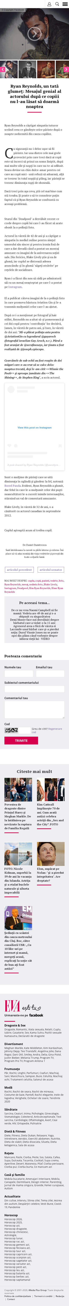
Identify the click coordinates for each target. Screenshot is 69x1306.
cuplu (31, 580)
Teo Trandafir (29, 1051)
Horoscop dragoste (15, 1228)
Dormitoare (23, 1182)
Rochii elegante (44, 1094)
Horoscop (11, 1215)
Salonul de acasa (43, 1079)
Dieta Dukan (28, 1135)
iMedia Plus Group (37, 1290)
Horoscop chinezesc (16, 1232)
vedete (54, 580)
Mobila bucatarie (14, 1178)
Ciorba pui (10, 1166)
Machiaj (54, 1073)
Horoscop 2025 (13, 1222)
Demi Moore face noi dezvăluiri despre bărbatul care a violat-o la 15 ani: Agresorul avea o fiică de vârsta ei (34, 623)
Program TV (47, 1057)
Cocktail (38, 1160)
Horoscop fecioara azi (17, 1248)
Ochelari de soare (37, 1098)
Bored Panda (12, 486)
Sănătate (10, 1109)
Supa (7, 1160)
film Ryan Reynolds (39, 588)
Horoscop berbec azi (16, 1276)
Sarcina (8, 1113)
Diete (7, 1135)
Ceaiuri (18, 1113)
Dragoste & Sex (14, 1025)
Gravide (38, 1185)
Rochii (13, 1073)
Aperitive (9, 1163)
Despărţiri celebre (29, 1203)
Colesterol (27, 1116)
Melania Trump (30, 1057)
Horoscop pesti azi (15, 1267)
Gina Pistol (54, 1054)
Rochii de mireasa (42, 1091)
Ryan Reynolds (12, 584)
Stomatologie (12, 1116)
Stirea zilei (33, 1200)
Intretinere (10, 1138)
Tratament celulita (21, 1079)
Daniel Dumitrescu (36, 545)
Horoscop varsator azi (17, 1263)
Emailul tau (44, 667)
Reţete (9, 1153)
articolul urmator (51, 570)
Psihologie (38, 1113)
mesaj (25, 584)
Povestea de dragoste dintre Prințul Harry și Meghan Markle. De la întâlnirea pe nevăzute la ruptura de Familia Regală (17, 816)
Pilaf (40, 1163)
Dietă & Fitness (15, 1131)
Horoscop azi (12, 1225)
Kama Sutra (37, 1032)
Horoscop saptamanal (17, 1279)
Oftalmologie (36, 1120)
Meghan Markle (13, 1048)
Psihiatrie (35, 1123)
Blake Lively (50, 584)
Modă (8, 1087)
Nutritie (55, 1138)
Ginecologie (52, 1113)
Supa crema (51, 1160)
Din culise (10, 1200)
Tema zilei (47, 1200)
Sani (7, 1076)
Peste (35, 1157)
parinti (45, 580)
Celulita (47, 1076)
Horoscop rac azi (14, 1241)
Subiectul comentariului (21, 683)
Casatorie (18, 1032)
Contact (11, 1299)
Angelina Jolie (46, 1051)
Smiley (28, 1054)
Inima (27, 1113)
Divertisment (13, 1044)
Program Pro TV (13, 1061)
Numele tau (12, 667)
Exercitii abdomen (39, 1138)
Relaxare (42, 1135)
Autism (8, 1188)
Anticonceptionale (44, 1116)
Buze (39, 1076)
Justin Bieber (12, 1057)
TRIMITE (21, 740)
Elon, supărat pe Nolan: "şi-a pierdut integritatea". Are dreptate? (50, 875)
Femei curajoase (54, 1185)
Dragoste (9, 1029)
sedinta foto (36, 584)
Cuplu (57, 1029)
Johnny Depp (12, 1051)
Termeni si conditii (43, 1296)
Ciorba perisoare (54, 1163)
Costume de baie (14, 1094)
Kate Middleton (33, 1048)
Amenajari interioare (38, 1178)
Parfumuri (33, 1073)
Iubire (8, 1032)
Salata (48, 1157)
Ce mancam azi (43, 1166)
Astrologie (10, 1235)
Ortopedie (23, 1123)
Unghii (21, 1073)
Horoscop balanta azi (16, 1273)
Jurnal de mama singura (18, 1185)
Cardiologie (21, 1120)
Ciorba (27, 1157)
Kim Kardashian (52, 1048)
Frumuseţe (12, 1069)
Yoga (51, 1135)
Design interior (40, 1182)
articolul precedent (19, 570)
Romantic (21, 1029)
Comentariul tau (16, 698)
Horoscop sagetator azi (17, 1260)
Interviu (21, 1200)
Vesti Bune (47, 1203)
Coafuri (44, 1073)
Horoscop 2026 (13, 1219)
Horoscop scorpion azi (17, 1257)
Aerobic (22, 1138)
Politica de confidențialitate (17, 1296)
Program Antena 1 (34, 1061)
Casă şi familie (14, 1175)
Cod (7, 724)
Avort (48, 1120)
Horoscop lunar (13, 1238)
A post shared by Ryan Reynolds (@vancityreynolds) (36, 464)
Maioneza (30, 1163)
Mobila (55, 1178)
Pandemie (14, 1207)
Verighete (20, 1098)
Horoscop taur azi (14, 1251)
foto (61, 580)
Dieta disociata (31, 1141)
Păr (6, 1073)
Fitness (16, 1135)
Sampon (30, 1076)
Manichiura (17, 1076)
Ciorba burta (25, 1166)
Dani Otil (18, 1054)
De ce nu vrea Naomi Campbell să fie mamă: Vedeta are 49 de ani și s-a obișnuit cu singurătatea (34, 613)
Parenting (55, 1182)
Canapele (10, 1182)
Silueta (45, 1141)
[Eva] (11, 4)
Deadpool (22, 588)
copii (38, 580)
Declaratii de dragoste (31, 1036)
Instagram (15, 287)
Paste (19, 1157)
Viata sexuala (36, 1029)
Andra (36, 1054)
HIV (14, 1123)
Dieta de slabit (13, 1141)
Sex (27, 1032)
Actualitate (12, 1196)
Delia (44, 1054)
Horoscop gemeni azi (16, 1244)
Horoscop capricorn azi (18, 1254)
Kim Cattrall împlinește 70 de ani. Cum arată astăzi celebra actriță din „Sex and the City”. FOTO (50, 814)
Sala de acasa (26, 1145)
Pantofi (29, 1094)
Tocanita (28, 1160)
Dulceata (17, 1160)
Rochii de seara (22, 1091)
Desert (20, 1163)
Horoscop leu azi (14, 1270)
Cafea (56, 1157)
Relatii (48, 1029)
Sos (42, 1157)
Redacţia (60, 1296)
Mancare (9, 1157)
